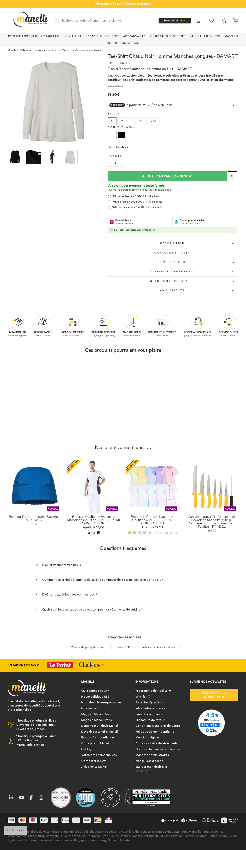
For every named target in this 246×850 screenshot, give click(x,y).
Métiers (112, 43)
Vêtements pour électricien (158, 647)
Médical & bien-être (205, 36)
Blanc (112, 135)
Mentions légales (147, 737)
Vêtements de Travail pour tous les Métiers (45, 50)
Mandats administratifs (152, 755)
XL (142, 121)
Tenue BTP (123, 647)
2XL (154, 121)
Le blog (86, 749)
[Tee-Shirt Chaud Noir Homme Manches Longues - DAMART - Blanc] (32, 432)
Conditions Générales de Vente (157, 725)
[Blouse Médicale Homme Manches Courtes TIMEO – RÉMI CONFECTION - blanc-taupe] (93, 533)
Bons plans (131, 43)
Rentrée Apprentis (22, 36)
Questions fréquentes (172, 281)
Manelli (12, 50)
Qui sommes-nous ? (95, 690)
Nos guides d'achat (149, 760)
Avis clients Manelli (94, 766)
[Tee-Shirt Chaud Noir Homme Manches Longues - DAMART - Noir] (37, 432)
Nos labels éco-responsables (101, 702)
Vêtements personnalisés (99, 755)
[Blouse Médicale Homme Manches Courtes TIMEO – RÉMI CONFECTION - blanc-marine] (88, 533)
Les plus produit (172, 262)
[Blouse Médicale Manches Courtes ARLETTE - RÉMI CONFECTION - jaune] (134, 533)
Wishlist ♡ (142, 696)
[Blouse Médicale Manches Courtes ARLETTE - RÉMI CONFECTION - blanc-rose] (176, 533)
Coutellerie (74, 36)
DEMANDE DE (174, 20)
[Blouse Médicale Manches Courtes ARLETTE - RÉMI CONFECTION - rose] (150, 533)
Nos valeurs (89, 708)
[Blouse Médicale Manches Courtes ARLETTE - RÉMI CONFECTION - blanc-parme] (171, 533)
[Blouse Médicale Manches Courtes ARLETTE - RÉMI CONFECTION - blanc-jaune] (160, 533)
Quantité (117, 156)
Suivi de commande (149, 714)
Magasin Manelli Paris (96, 720)
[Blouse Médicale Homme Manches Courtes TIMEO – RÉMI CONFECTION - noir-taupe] (99, 533)
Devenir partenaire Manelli (100, 731)
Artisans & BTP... (134, 36)
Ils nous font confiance (97, 737)
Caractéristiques (172, 253)
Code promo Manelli (95, 743)
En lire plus (115, 85)
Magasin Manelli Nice (96, 714)
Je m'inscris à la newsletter (214, 694)
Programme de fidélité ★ (153, 690)
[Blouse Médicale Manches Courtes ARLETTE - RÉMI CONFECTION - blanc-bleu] (165, 533)
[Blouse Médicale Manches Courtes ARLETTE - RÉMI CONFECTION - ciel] (139, 533)
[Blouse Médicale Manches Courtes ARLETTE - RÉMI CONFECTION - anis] (129, 533)
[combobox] (103, 20)
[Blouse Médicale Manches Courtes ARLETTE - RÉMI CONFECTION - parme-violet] (145, 533)
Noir (121, 135)
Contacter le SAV (93, 760)
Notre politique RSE (95, 696)
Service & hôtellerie (103, 36)
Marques (231, 36)
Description (172, 243)
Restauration (51, 36)
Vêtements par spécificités (87, 647)
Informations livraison (150, 708)
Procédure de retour (150, 720)
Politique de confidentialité (154, 731)
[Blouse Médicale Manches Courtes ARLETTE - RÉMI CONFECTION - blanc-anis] (155, 533)
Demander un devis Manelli (100, 725)
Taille (114, 114)
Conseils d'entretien (172, 271)
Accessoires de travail (88, 50)
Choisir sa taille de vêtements (156, 743)
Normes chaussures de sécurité (157, 749)
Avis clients (172, 290)
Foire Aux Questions (149, 702)
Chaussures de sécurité (168, 36)
